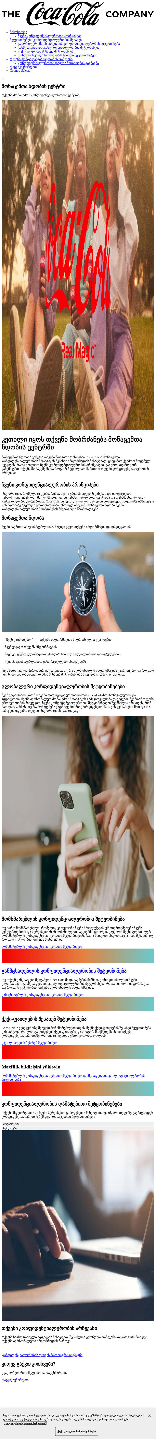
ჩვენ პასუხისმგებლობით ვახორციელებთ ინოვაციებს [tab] (45, 661)
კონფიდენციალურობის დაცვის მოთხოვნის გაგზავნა (58, 63)
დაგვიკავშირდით (23, 67)
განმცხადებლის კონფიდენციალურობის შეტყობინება (59, 47)
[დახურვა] (149, 1415)
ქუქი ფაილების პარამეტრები (76, 1431)
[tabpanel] (78, 672)
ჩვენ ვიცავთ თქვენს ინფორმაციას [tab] (31, 647)
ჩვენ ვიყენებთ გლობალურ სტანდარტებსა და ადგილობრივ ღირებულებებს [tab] (62, 654)
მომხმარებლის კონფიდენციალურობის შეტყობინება (42, 946)
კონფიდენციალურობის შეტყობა (25, 1423)
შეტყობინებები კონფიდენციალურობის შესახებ (46, 40)
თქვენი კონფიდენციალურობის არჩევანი (41, 59)
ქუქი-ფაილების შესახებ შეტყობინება (46, 51)
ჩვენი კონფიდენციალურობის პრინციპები (49, 36)
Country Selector (20, 70)
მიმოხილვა (18, 32)
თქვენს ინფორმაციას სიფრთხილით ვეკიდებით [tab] (76, 639)
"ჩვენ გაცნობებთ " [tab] (19, 639)
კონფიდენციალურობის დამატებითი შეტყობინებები (57, 55)
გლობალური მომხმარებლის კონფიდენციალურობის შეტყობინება (69, 43)
